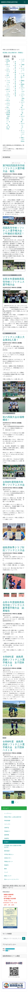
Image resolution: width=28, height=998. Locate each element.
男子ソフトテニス (8, 66)
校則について (7, 875)
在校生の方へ (7, 858)
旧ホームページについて (11, 879)
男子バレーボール (8, 91)
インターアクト (22, 61)
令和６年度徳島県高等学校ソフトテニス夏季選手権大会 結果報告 (14, 606)
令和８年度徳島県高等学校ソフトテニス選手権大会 (14, 281)
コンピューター (22, 69)
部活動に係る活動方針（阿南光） (13, 52)
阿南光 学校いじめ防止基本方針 (12, 817)
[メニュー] (25, 2)
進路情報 (6, 835)
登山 (7, 107)
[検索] (23, 938)
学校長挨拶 (7, 820)
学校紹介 (6, 831)
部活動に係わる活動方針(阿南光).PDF (12, 846)
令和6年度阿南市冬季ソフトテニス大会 (14, 483)
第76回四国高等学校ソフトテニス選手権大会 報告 (14, 168)
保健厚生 (6, 838)
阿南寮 (6, 865)
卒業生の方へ (8, 861)
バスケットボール (8, 82)
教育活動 (6, 851)
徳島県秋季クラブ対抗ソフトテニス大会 (14, 549)
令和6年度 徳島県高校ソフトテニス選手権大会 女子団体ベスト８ (14, 661)
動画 (5, 868)
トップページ (7, 813)
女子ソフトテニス (8, 71)
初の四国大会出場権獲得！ (13, 418)
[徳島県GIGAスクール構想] (14, 963)
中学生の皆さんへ (9, 854)
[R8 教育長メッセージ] (10, 917)
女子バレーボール (8, 96)
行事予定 (6, 827)
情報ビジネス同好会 (22, 139)
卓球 (7, 75)
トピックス (7, 824)
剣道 (7, 59)
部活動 (6, 842)
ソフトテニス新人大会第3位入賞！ (14, 338)
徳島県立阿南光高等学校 (9, 2)
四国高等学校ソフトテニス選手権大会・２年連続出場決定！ (13, 230)
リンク (6, 872)
